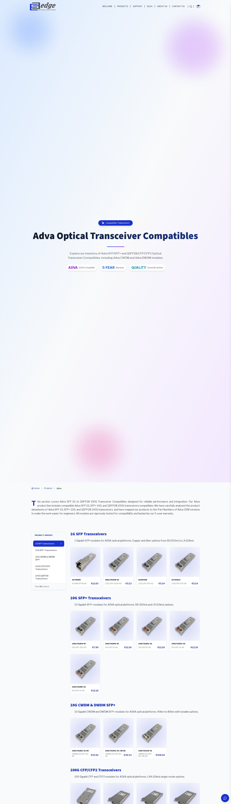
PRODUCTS (122, 6)
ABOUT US (162, 6)
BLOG (149, 6)
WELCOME (107, 6)
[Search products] (190, 6)
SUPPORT (137, 6)
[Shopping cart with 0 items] (198, 6)
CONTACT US (178, 6)
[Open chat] (225, 798)
